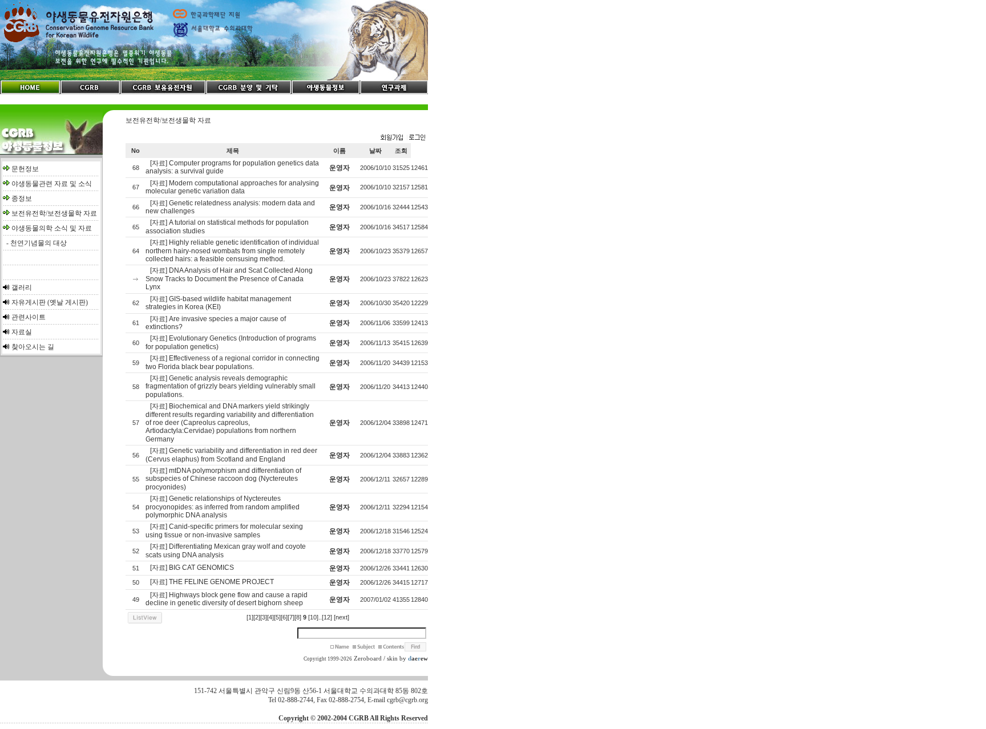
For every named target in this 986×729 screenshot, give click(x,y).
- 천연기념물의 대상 (35, 243)
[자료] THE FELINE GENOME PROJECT (212, 582)
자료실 (21, 332)
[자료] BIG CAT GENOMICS (192, 568)
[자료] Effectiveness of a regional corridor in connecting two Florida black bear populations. (233, 362)
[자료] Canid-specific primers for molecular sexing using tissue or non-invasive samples (224, 530)
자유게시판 (28, 302)
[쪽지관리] (403, 138)
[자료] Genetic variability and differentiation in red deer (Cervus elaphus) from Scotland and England (231, 455)
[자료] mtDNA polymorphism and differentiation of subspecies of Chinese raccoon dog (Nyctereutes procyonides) (223, 479)
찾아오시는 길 (32, 347)
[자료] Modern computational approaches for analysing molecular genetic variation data (232, 187)
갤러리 (21, 287)
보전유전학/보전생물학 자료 (54, 213)
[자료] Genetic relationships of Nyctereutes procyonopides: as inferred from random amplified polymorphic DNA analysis (223, 507)
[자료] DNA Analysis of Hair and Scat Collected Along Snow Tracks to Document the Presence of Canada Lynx (229, 278)
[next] (341, 617)
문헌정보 (25, 169)
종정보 (21, 198)
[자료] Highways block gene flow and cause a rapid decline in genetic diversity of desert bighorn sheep (227, 599)
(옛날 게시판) (67, 302)
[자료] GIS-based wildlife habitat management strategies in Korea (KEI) (218, 303)
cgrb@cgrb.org (407, 700)
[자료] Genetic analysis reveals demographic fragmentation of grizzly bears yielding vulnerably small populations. (231, 386)
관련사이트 (28, 317)
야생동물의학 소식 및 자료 (51, 228)
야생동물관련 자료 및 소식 (51, 184)
